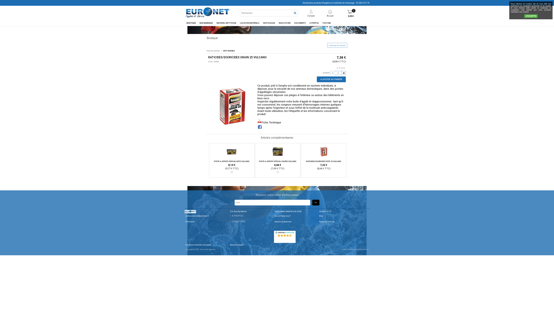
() (285, 239)
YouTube (326, 23)
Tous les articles (213, 51)
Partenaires (190, 222)
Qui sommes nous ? (283, 216)
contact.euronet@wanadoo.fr (197, 216)
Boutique (191, 23)
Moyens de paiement (283, 222)
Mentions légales (237, 245)
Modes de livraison (326, 222)
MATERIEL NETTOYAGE (226, 23)
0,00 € (351, 16)
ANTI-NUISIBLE (229, 51)
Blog (321, 216)
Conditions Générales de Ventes (198, 245)
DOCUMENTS (300, 23)
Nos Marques (206, 23)
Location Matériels (249, 23)
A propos (314, 23)
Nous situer (285, 23)
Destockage (269, 23)
